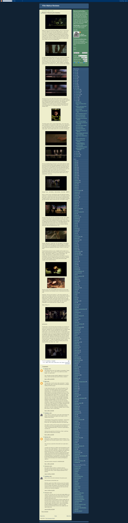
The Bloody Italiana (78, 501)
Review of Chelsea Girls (80, 138)
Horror (52, 362)
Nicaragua (76, 361)
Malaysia (76, 333)
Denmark (76, 238)
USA (75, 449)
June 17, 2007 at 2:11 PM (49, 490)
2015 (76, 75)
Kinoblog (76, 489)
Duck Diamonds (78, 478)
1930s (76, 164)
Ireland (76, 297)
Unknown (46, 368)
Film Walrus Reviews (50, 6)
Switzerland (77, 427)
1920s (76, 162)
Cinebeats (76, 471)
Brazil (76, 213)
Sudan (76, 421)
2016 (76, 73)
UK (75, 442)
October (77, 92)
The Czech (77, 502)
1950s (76, 167)
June (77, 99)
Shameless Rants (78, 403)
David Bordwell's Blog (79, 476)
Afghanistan (77, 182)
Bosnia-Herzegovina (78, 211)
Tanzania (76, 434)
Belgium (76, 205)
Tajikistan (76, 432)
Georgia (76, 259)
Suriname (76, 424)
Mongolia (76, 345)
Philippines (77, 378)
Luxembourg (77, 328)
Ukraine (76, 444)
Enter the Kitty (78, 102)
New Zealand (77, 358)
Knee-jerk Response (78, 315)
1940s (76, 165)
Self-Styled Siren (78, 494)
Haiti (75, 274)
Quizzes (76, 384)
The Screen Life (78, 506)
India (75, 291)
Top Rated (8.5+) (78, 437)
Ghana (76, 263)
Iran (75, 294)
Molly (46, 381)
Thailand (76, 436)
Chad (76, 223)
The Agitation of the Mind (79, 499)
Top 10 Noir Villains (79, 127)
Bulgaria (76, 215)
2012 (76, 80)
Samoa (76, 393)
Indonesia (76, 292)
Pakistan (76, 370)
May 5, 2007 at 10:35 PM (49, 379)
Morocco (76, 348)
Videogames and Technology (80, 455)
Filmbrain (76, 481)
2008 (76, 86)
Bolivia (76, 210)
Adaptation (77, 180)
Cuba (76, 233)
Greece (76, 266)
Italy (60, 362)
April (77, 151)
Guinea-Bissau (77, 272)
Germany (76, 261)
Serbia (76, 401)
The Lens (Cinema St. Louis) (80, 504)
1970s (76, 170)
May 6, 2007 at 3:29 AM (49, 410)
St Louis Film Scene (78, 419)
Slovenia (76, 409)
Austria (76, 200)
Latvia (76, 320)
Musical (76, 353)
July (77, 97)
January (77, 156)
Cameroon (77, 220)
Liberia (76, 325)
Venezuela (77, 454)
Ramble (76, 386)
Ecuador (76, 241)
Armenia (76, 195)
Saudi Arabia (77, 394)
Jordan (76, 310)
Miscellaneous (77, 342)
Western (76, 459)
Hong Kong (77, 281)
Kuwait (76, 317)
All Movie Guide (78, 466)
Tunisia (76, 439)
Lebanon (76, 322)
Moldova (76, 343)
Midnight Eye (77, 491)
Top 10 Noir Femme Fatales (81, 125)
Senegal (76, 399)
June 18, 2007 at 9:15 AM (50, 509)
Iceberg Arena (77, 287)
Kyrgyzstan (77, 319)
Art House (76, 197)
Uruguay (76, 447)
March (77, 153)
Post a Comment (45, 511)
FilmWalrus (47, 413)
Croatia (76, 231)
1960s (76, 169)
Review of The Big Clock (80, 115)
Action (76, 178)
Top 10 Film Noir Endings (80, 116)
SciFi (76, 396)
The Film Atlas (77, 25)
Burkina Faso (77, 216)
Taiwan (76, 431)
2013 (76, 78)
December (78, 89)
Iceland (76, 289)
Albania (76, 185)
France (76, 258)
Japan (76, 307)
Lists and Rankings (78, 327)
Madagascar (77, 332)
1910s (76, 160)
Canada (76, 221)
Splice (76, 416)
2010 (76, 83)
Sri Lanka (76, 417)
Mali (75, 335)
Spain (76, 414)
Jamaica (76, 305)
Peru (75, 376)
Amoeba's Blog (77, 468)
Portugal (76, 383)
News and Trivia (78, 360)
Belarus (76, 203)
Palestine (76, 371)
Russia (76, 391)
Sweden (76, 426)
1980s (47, 362)
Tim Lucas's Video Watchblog (80, 507)
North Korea (77, 366)
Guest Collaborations (79, 271)
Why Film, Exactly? (78, 511)
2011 (76, 81)
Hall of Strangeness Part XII (81, 113)
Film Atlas (76, 253)
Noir (75, 365)
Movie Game (77, 350)
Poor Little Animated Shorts (80, 381)
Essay (76, 244)
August (77, 95)
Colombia (76, 228)
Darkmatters (77, 474)
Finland (76, 256)
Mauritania (77, 337)
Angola (76, 188)
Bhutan (76, 206)
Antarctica (77, 192)
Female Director (78, 251)
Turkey (76, 441)
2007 (76, 88)
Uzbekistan (77, 450)
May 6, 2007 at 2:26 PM (49, 434)
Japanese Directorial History (80, 309)
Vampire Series (77, 452)
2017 (76, 72)
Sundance (76, 422)
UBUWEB (76, 509)
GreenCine (77, 484)
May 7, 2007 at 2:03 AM (49, 463)
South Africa (77, 411)
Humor (76, 284)
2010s (76, 177)
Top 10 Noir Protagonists (80, 128)
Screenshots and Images (79, 398)
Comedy (76, 230)
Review (63, 362)
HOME (85, 22)
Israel (76, 299)
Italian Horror (56, 362)
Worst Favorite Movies (79, 460)
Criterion (76, 473)
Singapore (76, 406)
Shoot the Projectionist (79, 497)
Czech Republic (78, 236)
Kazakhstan (77, 312)
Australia (76, 198)
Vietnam (76, 457)
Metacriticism (77, 338)
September (78, 94)
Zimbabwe (77, 462)
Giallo (50, 362)
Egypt (76, 243)
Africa (76, 183)
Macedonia (77, 330)
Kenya (76, 314)
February (78, 154)
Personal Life (77, 375)
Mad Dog (46, 437)
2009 (76, 84)
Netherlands (77, 356)
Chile (76, 225)
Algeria (76, 187)
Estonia (76, 246)
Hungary (76, 286)
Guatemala (77, 269)
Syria (76, 429)
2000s (76, 175)
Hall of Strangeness (78, 276)
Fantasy (76, 249)
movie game (82, 40)
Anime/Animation (78, 190)
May (77, 100)
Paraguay (76, 373)
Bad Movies (77, 469)
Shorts (76, 404)
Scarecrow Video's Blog (79, 492)
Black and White (78, 208)
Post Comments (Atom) (50, 518)
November (78, 91)
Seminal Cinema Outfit (79, 496)
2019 (76, 70)
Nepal (76, 355)
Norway (76, 368)
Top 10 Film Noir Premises (81, 121)
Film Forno (77, 479)
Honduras (76, 279)
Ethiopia (76, 248)
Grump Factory (77, 486)
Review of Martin (79, 109)
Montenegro (77, 347)
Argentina (76, 193)
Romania (76, 389)
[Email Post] (68, 361)
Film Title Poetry (78, 254)
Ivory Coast (77, 304)
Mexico (76, 340)
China (76, 226)
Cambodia (76, 218)
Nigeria (76, 363)
